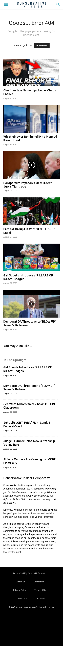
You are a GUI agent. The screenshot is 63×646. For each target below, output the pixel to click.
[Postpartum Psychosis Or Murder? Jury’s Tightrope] (31, 165)
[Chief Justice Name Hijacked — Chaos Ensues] (31, 72)
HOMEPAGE (41, 45)
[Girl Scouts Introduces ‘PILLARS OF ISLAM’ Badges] (31, 257)
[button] (5, 4)
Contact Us (39, 581)
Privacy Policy (19, 590)
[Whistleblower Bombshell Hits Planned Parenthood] (31, 119)
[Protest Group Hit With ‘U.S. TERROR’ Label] (31, 211)
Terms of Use (40, 590)
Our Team (40, 598)
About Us (20, 581)
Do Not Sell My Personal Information (30, 573)
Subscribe (22, 598)
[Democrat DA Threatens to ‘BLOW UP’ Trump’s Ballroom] (31, 304)
